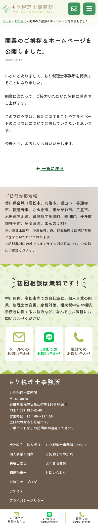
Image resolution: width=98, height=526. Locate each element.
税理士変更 (18, 463)
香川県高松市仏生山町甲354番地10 (37, 404)
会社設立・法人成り (25, 444)
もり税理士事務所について (66, 444)
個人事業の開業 (22, 454)
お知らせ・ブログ (23, 481)
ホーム (7, 21)
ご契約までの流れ (59, 454)
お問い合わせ (55, 472)
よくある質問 (55, 463)
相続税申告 (18, 472)
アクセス (16, 491)
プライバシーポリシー (27, 500)
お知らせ (20, 21)
